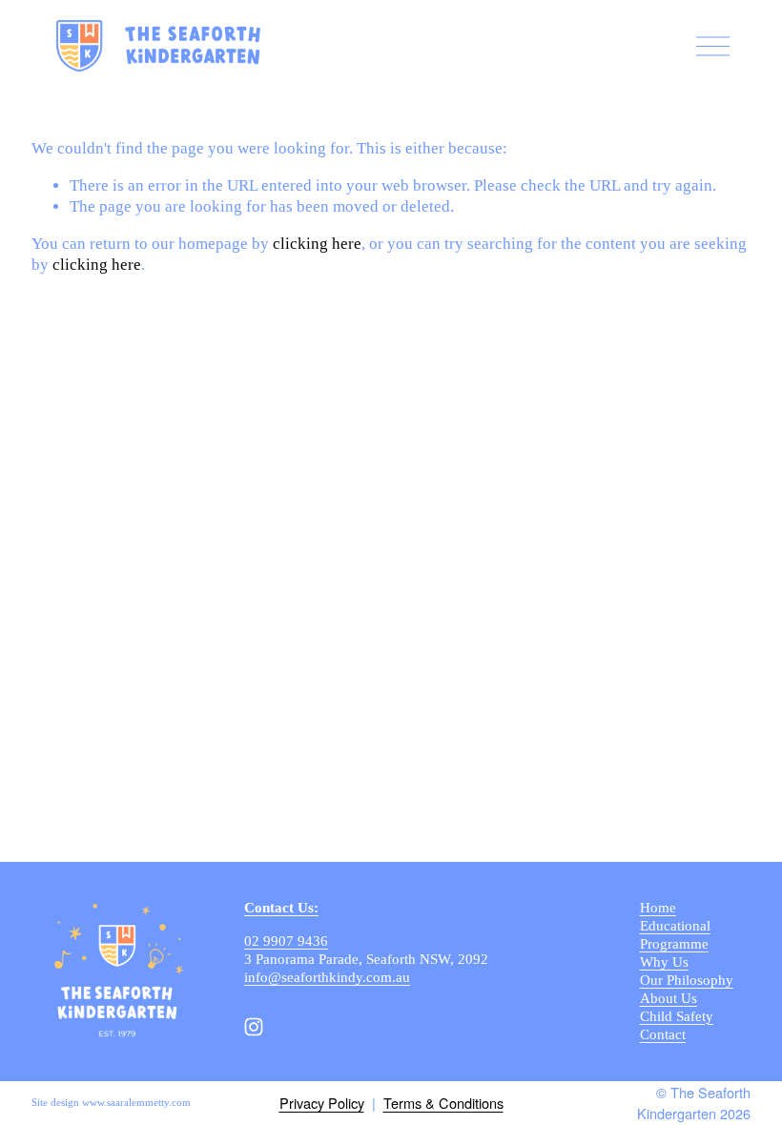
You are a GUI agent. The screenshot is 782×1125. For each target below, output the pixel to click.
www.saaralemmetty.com (136, 1102)
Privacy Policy (321, 1102)
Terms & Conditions (443, 1102)
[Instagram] (253, 1026)
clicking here (317, 244)
